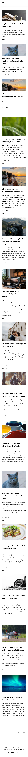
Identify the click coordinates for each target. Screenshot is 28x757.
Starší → (24, 732)
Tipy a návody (5, 107)
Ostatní (3, 39)
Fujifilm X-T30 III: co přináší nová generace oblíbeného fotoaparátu (12, 241)
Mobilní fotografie (5, 74)
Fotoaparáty (4, 262)
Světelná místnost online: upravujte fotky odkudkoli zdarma (11, 293)
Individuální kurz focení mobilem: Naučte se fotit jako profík (12, 61)
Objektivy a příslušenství (7, 415)
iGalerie (4, 3)
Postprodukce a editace (6, 315)
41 (18, 732)
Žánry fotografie (5, 365)
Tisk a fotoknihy (5, 464)
